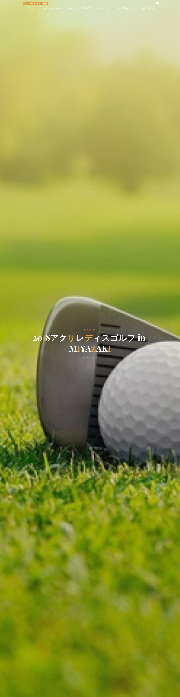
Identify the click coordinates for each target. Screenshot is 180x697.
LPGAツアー (89, 329)
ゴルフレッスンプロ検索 (34, 3)
